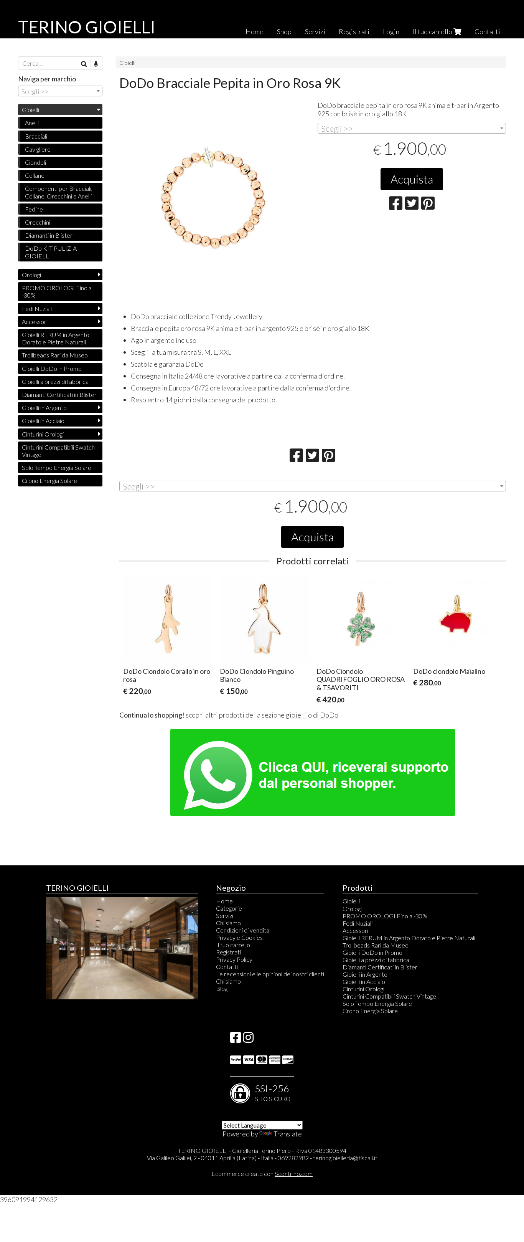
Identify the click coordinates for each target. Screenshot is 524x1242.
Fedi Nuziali (37, 308)
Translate (288, 1134)
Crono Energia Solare (49, 480)
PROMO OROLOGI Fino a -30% (57, 291)
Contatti (487, 31)
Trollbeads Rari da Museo (55, 355)
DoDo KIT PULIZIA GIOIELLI (51, 252)
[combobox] (412, 128)
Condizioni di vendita (242, 930)
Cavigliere (38, 149)
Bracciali (36, 136)
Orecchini (37, 222)
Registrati (354, 31)
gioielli (296, 715)
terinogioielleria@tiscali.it (345, 1157)
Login (391, 31)
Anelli (32, 122)
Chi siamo (228, 922)
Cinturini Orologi (43, 434)
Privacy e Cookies (239, 937)
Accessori (35, 321)
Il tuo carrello (433, 31)
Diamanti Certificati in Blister (59, 394)
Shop (284, 31)
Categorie (229, 908)
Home (255, 31)
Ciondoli (35, 162)
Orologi (31, 274)
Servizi (315, 31)
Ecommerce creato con (262, 1173)
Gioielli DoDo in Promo (52, 368)
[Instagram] (248, 1039)
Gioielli (127, 63)
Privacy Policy (234, 959)
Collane (34, 175)
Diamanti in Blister (49, 235)
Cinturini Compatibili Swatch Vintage (58, 450)
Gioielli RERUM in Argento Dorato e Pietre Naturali (55, 338)
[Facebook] (235, 1039)
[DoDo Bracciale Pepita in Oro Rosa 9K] (213, 198)
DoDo (329, 715)
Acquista (412, 179)
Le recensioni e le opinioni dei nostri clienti (270, 973)
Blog (221, 988)
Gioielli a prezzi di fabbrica (55, 381)
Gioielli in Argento (44, 407)
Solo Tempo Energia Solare (56, 467)
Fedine (34, 209)
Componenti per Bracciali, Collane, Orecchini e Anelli (58, 192)
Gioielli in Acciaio (43, 420)
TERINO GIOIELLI (86, 27)
